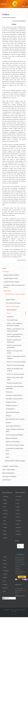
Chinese (18, 499)
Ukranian (5, 587)
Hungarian (18, 520)
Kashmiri (18, 531)
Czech (17, 503)
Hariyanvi (5, 510)
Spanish (5, 584)
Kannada (5, 513)
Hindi (4, 506)
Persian (5, 563)
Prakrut (5, 524)
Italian (17, 524)
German (18, 517)
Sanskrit (5, 537)
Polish (4, 567)
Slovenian (18, 534)
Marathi (5, 517)
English (18, 506)
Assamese (5, 496)
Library (4, 268)
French (18, 513)
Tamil (4, 531)
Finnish (18, 510)
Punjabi (5, 527)
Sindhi (4, 534)
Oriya (4, 520)
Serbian (5, 577)
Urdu (4, 591)
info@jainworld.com (20, 595)
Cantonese (18, 496)
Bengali (5, 499)
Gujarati (5, 503)
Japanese (18, 527)
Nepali (4, 560)
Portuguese (6, 570)
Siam (4, 581)
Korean (5, 556)
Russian (5, 574)
